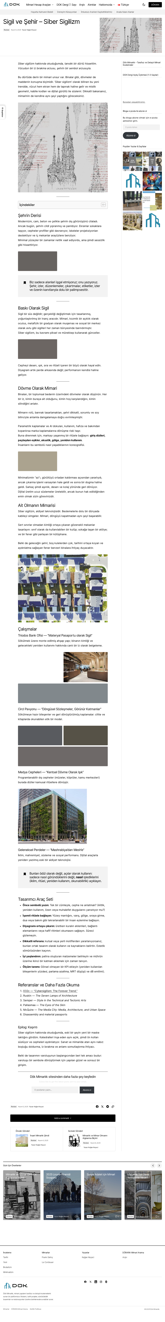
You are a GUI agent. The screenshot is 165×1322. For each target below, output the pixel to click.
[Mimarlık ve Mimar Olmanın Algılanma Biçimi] (89, 1109)
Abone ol (87, 1060)
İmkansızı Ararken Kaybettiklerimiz (96, 12)
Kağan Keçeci (88, 1242)
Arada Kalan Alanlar (125, 12)
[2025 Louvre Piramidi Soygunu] (62, 1165)
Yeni (5, 1247)
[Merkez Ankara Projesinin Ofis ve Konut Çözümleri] (132, 205)
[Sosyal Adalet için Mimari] (102, 1165)
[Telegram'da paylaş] (107, 1076)
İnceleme (7, 1237)
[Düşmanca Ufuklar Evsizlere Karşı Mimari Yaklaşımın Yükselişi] (132, 185)
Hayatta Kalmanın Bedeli (42, 12)
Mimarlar (46, 1237)
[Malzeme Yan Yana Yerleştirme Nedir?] (143, 1165)
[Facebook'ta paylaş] (97, 1076)
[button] (144, 4)
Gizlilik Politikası (35, 1294)
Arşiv (124, 1242)
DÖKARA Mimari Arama (133, 1237)
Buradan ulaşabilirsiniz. (134, 87)
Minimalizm (8, 1257)
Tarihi (5, 1242)
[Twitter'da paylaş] (102, 1076)
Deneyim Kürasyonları (67, 12)
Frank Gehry (47, 1242)
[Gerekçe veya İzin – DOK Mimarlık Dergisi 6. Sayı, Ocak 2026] (152, 146)
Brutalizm (7, 1252)
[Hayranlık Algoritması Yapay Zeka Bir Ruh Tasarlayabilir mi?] (152, 166)
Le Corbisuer (47, 1247)
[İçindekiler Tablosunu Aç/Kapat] (102, 204)
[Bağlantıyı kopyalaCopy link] (112, 1076)
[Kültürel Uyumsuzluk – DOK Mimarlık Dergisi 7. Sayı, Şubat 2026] (132, 146)
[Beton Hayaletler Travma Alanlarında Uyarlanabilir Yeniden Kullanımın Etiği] (152, 185)
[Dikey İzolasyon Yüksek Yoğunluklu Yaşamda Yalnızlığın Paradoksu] (152, 205)
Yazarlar (85, 1237)
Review (6, 30)
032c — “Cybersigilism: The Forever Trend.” (50, 961)
